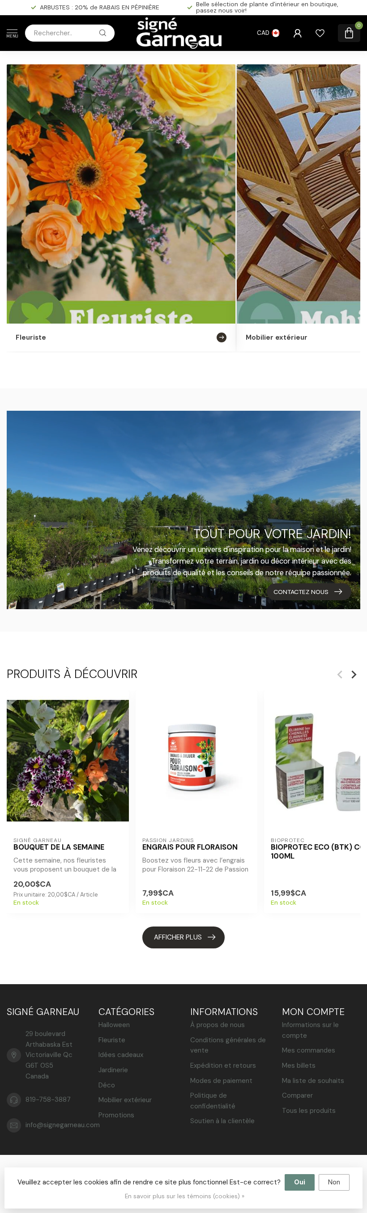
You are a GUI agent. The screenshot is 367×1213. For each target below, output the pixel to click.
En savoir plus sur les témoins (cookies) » (184, 1196)
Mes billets (299, 1065)
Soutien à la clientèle (222, 1120)
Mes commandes (308, 1050)
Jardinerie (113, 1070)
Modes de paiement (221, 1080)
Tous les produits (309, 1110)
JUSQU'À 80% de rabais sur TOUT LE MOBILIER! (276, 7)
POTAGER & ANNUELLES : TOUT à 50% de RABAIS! (99, 7)
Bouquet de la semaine (58, 847)
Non (334, 1182)
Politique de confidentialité (212, 1101)
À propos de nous (217, 1024)
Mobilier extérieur (125, 1099)
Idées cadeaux (120, 1054)
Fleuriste (111, 1040)
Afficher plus (178, 937)
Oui (299, 1182)
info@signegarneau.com (63, 1124)
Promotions (116, 1115)
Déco (106, 1085)
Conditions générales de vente (228, 1045)
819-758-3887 (48, 1099)
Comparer (297, 1095)
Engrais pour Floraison (190, 847)
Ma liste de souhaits (313, 1080)
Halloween (114, 1024)
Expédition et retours (223, 1065)
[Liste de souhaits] (320, 33)
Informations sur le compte (310, 1030)
